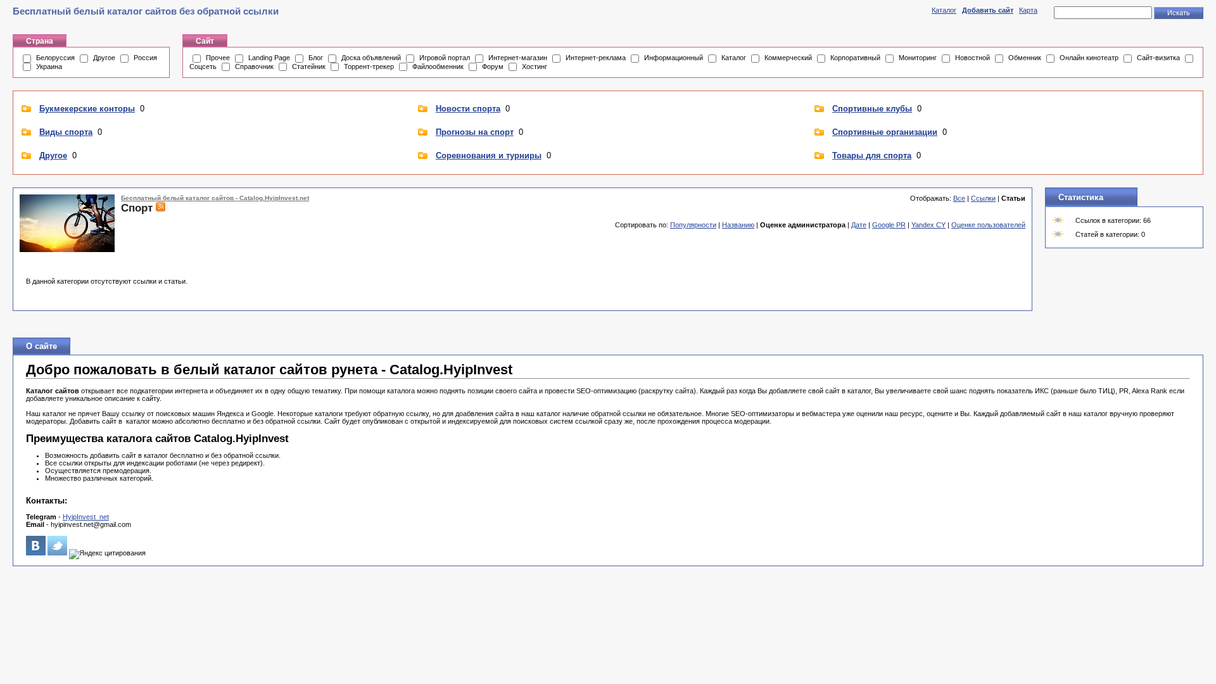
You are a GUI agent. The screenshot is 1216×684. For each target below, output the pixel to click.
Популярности (693, 225)
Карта (1028, 10)
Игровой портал (444, 57)
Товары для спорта (871, 155)
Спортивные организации (884, 132)
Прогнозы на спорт (475, 132)
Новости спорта (468, 108)
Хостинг (534, 66)
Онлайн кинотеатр (1089, 57)
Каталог (944, 10)
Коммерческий (788, 57)
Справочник (254, 66)
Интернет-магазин (517, 57)
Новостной (972, 57)
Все (959, 198)
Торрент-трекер (369, 66)
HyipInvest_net (86, 517)
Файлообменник (438, 66)
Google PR (889, 225)
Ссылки (983, 198)
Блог (315, 57)
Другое (104, 57)
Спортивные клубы (872, 108)
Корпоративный (855, 57)
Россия (145, 57)
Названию (738, 225)
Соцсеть (203, 66)
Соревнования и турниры (489, 155)
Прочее (218, 57)
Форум (493, 66)
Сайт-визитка (1158, 57)
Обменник (1024, 57)
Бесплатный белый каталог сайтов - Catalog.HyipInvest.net (215, 197)
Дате (858, 225)
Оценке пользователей (988, 225)
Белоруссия (55, 57)
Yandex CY (928, 225)
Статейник (309, 66)
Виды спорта (65, 132)
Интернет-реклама (596, 57)
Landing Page (269, 57)
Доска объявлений (371, 57)
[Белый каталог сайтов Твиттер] (57, 553)
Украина (49, 66)
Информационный (673, 57)
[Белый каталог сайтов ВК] (36, 553)
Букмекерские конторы (87, 108)
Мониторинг (918, 57)
